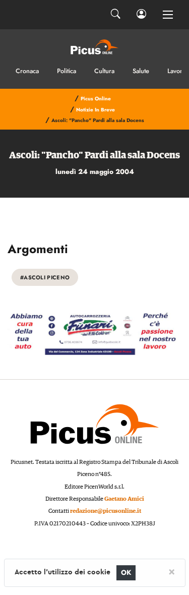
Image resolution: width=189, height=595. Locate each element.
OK (126, 572)
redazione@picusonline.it (105, 511)
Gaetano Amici (124, 499)
